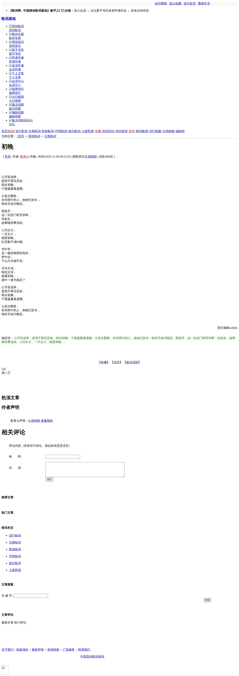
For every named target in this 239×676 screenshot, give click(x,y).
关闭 (117, 362)
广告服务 (69, 649)
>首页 (20, 136)
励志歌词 (74, 131)
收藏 (104, 362)
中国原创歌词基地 (92, 656)
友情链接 (53, 649)
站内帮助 (161, 3)
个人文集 (15, 77)
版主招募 (15, 108)
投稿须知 (22, 649)
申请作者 (15, 61)
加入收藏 (175, 3)
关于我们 (7, 649)
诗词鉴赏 (121, 131)
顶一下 (5, 372)
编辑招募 (15, 116)
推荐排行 (15, 92)
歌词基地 (8, 19)
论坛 (12, 124)
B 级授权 (91, 156)
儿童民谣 (88, 131)
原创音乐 (15, 45)
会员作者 (15, 69)
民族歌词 (48, 131)
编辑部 (180, 131)
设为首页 (190, 3)
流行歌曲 (155, 131)
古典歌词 (35, 131)
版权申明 (38, 649)
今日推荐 (15, 100)
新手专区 (15, 53)
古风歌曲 (168, 131)
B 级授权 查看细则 (40, 420)
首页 (4, 131)
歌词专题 (15, 38)
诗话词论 (108, 131)
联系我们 (84, 649)
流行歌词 (21, 131)
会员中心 (15, 85)
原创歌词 (15, 30)
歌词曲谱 (142, 131)
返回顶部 (132, 362)
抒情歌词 (61, 131)
